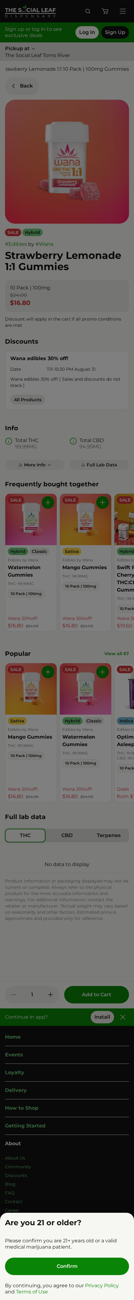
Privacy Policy (102, 1285)
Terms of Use (32, 1292)
